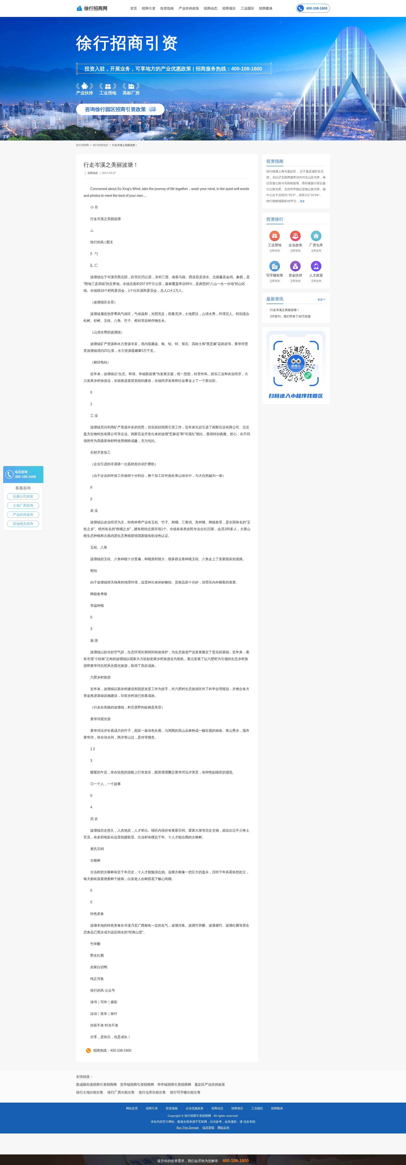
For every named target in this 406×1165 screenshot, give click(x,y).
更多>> (322, 299)
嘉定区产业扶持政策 (210, 1084)
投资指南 (167, 8)
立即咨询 (275, 250)
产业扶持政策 (189, 8)
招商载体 (277, 1108)
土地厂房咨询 (23, 505)
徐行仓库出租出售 (152, 1092)
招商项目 (229, 8)
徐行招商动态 (100, 145)
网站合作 (223, 1127)
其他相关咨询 (23, 523)
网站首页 (132, 1108)
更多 (302, 201)
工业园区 (247, 8)
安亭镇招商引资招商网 (137, 1084)
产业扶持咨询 (23, 514)
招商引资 (148, 8)
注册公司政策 (23, 496)
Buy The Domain (188, 1127)
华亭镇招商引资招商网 (174, 1084)
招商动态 (210, 8)
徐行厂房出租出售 (120, 1092)
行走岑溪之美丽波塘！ (285, 310)
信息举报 (208, 1127)
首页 (133, 8)
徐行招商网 (82, 145)
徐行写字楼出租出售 (185, 1092)
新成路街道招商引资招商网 (96, 1084)
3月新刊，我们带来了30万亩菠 (290, 316)
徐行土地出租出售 (89, 1092)
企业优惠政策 (194, 1108)
